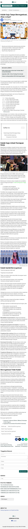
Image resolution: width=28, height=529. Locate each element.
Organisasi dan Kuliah (6, 433)
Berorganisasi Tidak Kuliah (11, 137)
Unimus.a (5, 111)
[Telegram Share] (22, 439)
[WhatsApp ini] (26, 439)
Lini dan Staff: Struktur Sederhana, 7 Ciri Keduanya (21, 445)
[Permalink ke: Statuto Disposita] (2, 19)
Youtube (14, 520)
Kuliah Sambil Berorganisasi (10, 135)
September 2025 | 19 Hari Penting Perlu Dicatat (12, 74)
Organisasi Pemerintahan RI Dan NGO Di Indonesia (14, 423)
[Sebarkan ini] (16, 439)
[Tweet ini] (19, 439)
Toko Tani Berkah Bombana (7, 484)
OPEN (23, 127)
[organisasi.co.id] (14, 2)
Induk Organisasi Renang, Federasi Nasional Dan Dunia (7, 445)
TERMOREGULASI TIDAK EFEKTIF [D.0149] (10, 490)
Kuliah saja (3, 426)
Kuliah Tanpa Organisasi (6, 428)
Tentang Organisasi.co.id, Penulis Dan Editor (10, 510)
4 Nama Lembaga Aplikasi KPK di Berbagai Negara (13, 76)
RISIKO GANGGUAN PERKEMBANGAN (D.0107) (11, 488)
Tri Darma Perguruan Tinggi (19, 182)
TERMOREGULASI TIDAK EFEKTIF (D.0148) (10, 492)
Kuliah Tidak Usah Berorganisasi (8, 431)
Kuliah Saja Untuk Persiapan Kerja (12, 133)
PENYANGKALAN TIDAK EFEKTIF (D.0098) (10, 486)
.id (8, 111)
